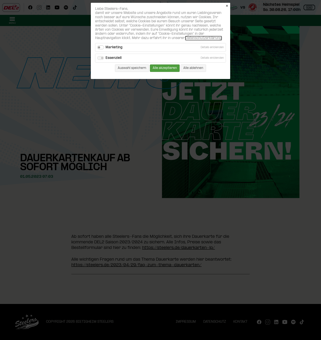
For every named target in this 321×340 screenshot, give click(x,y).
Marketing (114, 47)
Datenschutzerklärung (203, 38)
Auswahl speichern (132, 68)
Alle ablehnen (193, 68)
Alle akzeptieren (165, 68)
